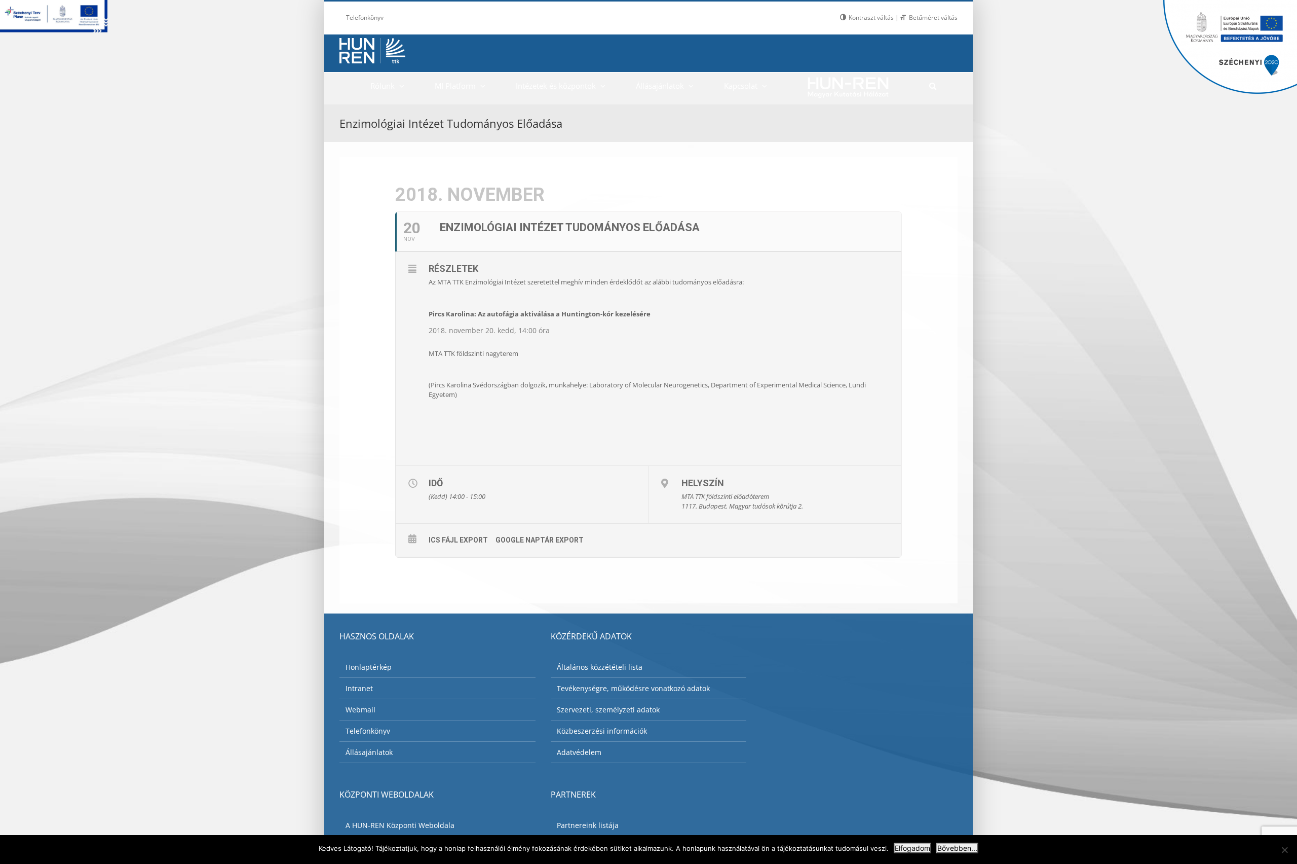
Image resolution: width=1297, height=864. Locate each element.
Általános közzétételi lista (599, 667)
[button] (932, 85)
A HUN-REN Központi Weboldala (400, 825)
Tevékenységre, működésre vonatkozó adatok (633, 688)
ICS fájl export (458, 540)
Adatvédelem (579, 752)
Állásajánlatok (369, 752)
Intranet (359, 688)
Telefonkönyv (368, 731)
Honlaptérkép (369, 667)
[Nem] (1284, 850)
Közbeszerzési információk (602, 731)
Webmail (360, 709)
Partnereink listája (588, 825)
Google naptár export (539, 540)
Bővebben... (957, 848)
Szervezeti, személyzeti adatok (608, 709)
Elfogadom (912, 848)
